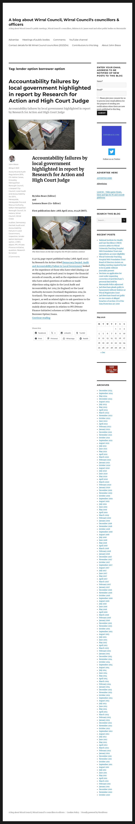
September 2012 (105, 731)
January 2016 (104, 620)
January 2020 (104, 487)
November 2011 (105, 759)
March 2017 (104, 582)
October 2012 (104, 728)
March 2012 (104, 748)
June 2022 (103, 421)
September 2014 (105, 665)
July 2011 (102, 770)
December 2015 (105, 623)
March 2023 (104, 413)
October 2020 (104, 465)
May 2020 (103, 476)
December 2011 (105, 756)
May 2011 (103, 775)
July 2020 (103, 471)
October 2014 (104, 662)
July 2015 (103, 637)
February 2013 (105, 717)
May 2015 (103, 643)
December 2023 (105, 399)
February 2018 (105, 551)
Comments (59, 40)
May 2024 (103, 396)
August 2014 (104, 667)
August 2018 (104, 535)
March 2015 (104, 648)
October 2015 (104, 629)
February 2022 (105, 427)
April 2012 (103, 745)
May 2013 (103, 709)
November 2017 (105, 559)
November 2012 (105, 726)
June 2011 (103, 773)
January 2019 (104, 521)
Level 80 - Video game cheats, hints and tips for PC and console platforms (110, 195)
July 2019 (103, 504)
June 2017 (103, 573)
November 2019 (105, 493)
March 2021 (104, 457)
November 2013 (105, 692)
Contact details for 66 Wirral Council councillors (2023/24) (38, 45)
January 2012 (104, 753)
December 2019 (105, 490)
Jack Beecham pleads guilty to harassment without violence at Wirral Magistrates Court (112, 290)
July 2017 (103, 571)
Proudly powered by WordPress (94, 812)
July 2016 (103, 604)
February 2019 (105, 518)
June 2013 (103, 706)
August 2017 (104, 568)
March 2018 (104, 548)
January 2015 (104, 654)
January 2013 (104, 720)
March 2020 (104, 482)
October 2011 (104, 762)
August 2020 (104, 468)
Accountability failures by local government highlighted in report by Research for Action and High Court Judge (50, 91)
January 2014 (104, 687)
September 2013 (105, 698)
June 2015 (103, 640)
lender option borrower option (16, 239)
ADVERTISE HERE (104, 178)
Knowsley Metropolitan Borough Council (16, 183)
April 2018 (103, 546)
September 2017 (105, 565)
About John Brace (111, 45)
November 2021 (105, 435)
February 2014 (105, 684)
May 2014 (103, 676)
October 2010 (104, 795)
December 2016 (105, 590)
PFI (16, 245)
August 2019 (104, 501)
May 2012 (103, 742)
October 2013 (104, 695)
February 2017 (105, 584)
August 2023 (104, 402)
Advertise (14, 40)
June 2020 (103, 474)
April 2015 (103, 645)
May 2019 (103, 510)
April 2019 (103, 512)
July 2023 (103, 404)
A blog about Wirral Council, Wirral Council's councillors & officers (37, 812)
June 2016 (103, 607)
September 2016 (106, 598)
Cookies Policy (73, 812)
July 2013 (102, 703)
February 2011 (105, 784)
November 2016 (105, 593)
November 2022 (105, 415)
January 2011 (104, 786)
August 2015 (104, 634)
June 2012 (103, 739)
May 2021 (103, 451)
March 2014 (104, 681)
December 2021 (105, 432)
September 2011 (105, 764)
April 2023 (103, 410)
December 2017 (105, 557)
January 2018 (104, 554)
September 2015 (105, 631)
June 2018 (103, 540)
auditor (12, 222)
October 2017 (104, 562)
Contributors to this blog (85, 45)
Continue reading (41, 317)
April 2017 (103, 579)
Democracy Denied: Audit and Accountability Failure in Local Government (17, 228)
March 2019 (104, 515)
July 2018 (103, 537)
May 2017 (103, 576)
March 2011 (104, 781)
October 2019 (104, 496)
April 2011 (103, 778)
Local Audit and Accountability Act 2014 (17, 194)
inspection (13, 236)
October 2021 (104, 438)
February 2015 (105, 651)
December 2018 (105, 523)
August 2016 (104, 601)
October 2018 (104, 529)
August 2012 (104, 734)
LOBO (17, 242)
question (12, 250)
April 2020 (103, 479)
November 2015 (105, 626)
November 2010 (105, 792)
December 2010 (105, 789)
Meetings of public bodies (36, 40)
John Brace (13, 164)
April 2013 (103, 712)
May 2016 (103, 609)
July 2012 (103, 737)
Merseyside (13, 199)
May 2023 (103, 407)
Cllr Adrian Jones (16, 177)
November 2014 (105, 659)
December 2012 (105, 723)
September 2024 (106, 393)
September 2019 (106, 499)
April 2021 (103, 454)
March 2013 (104, 715)
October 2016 (104, 595)
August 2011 (104, 767)
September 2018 (105, 532)
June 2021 (103, 449)
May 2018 (103, 543)
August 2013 (104, 701)
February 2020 (105, 485)
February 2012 (105, 750)
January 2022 (104, 429)
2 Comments (14, 257)
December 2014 (105, 656)
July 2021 (103, 446)
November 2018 (105, 526)
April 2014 (103, 679)
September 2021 (105, 440)
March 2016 (104, 615)
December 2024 (105, 391)
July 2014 (103, 670)
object (11, 245)
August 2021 (104, 443)
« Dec (102, 352)
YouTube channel (78, 40)
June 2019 (103, 507)
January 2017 (104, 587)
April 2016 (103, 612)
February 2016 (105, 618)
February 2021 (105, 460)
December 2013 (105, 690)
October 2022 (104, 418)
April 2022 (103, 424)
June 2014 (103, 673)
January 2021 (104, 463)
